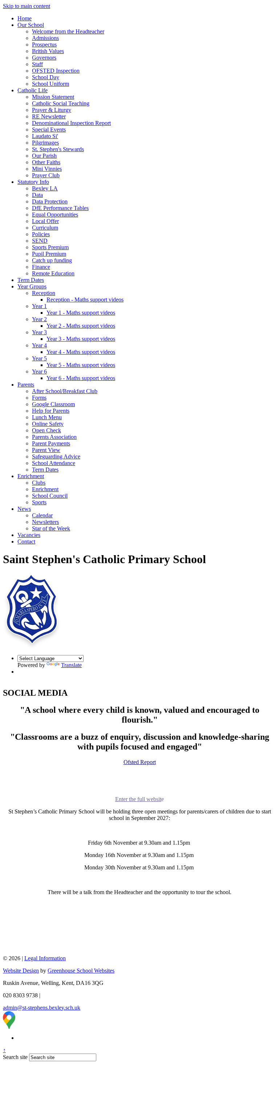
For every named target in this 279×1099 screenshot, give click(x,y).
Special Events (49, 129)
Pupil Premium (49, 254)
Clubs (38, 483)
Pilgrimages (45, 143)
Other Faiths (46, 162)
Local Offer (45, 221)
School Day (45, 77)
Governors (44, 57)
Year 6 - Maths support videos (80, 378)
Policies (41, 234)
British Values (48, 51)
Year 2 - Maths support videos (80, 326)
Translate (71, 665)
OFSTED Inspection (56, 71)
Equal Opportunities (55, 214)
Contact (26, 541)
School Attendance (53, 463)
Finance (41, 267)
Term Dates (30, 280)
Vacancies (28, 535)
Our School (30, 25)
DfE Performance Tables (60, 208)
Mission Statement (53, 97)
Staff (37, 64)
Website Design (21, 970)
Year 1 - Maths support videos (80, 313)
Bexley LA (45, 188)
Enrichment (30, 476)
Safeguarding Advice (56, 456)
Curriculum (45, 228)
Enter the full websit (138, 799)
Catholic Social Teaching (60, 103)
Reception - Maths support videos (85, 299)
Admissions (45, 38)
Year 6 (39, 371)
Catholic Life (32, 90)
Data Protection (50, 201)
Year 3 (39, 332)
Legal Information (45, 958)
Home (24, 18)
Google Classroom (53, 404)
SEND (40, 241)
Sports (39, 502)
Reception (43, 293)
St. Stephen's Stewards (58, 149)
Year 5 (39, 358)
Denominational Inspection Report (71, 123)
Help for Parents (50, 411)
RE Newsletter (49, 116)
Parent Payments (51, 443)
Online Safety (48, 424)
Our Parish (44, 156)
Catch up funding (52, 260)
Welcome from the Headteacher (68, 31)
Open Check (46, 430)
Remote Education (53, 273)
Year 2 (39, 319)
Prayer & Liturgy (51, 110)
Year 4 (39, 345)
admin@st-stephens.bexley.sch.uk (41, 1008)
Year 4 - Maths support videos (80, 352)
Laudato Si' (45, 136)
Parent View (46, 450)
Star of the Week (51, 528)
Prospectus (44, 44)
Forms (39, 398)
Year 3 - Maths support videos (80, 339)
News (24, 509)
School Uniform (50, 84)
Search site (15, 1057)
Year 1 (39, 306)
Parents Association (54, 437)
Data (37, 195)
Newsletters (45, 522)
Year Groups (31, 286)
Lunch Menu (47, 417)
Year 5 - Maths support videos (80, 365)
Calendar (42, 515)
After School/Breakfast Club (64, 391)
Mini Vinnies (47, 169)
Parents (25, 384)
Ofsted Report (140, 762)
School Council (50, 496)
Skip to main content (26, 6)
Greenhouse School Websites (81, 970)
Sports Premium (50, 247)
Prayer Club (46, 175)
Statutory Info (33, 182)
